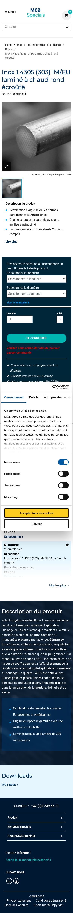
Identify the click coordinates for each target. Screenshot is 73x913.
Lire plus (11, 241)
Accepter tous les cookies (36, 513)
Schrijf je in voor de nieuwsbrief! (27, 860)
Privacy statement (19, 900)
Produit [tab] (12, 817)
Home (8, 44)
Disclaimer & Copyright (48, 905)
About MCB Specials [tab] (21, 836)
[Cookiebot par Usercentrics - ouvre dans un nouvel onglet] (52, 387)
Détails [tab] (33, 397)
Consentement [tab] (14, 397)
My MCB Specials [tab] (19, 827)
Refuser (36, 523)
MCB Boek (9, 785)
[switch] (63, 474)
